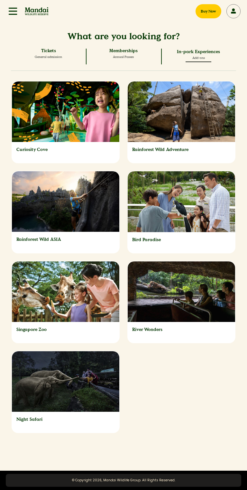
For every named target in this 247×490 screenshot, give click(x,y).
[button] (13, 11)
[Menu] (12, 11)
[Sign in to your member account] (233, 11)
